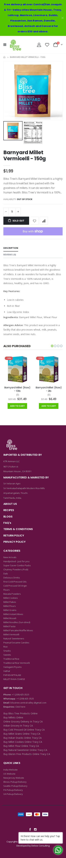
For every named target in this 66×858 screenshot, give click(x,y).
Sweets (7, 654)
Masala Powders (12, 593)
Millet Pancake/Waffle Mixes (18, 630)
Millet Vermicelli (11, 634)
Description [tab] (10, 247)
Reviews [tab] (9, 254)
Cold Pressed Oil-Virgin (15, 585)
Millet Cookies (10, 597)
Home (4, 57)
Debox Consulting (40, 845)
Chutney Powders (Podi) (15, 569)
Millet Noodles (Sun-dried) (16, 622)
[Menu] (4, 44)
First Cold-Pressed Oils (15, 581)
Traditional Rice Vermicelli (16, 662)
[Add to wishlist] (34, 221)
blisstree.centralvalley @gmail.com (28, 702)
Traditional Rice (11, 658)
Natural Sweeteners (13, 638)
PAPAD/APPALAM (12, 675)
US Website (9, 773)
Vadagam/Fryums (12, 666)
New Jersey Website (13, 777)
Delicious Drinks (11, 577)
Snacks (7, 650)
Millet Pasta (9, 626)
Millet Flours (9, 606)
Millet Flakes (9, 601)
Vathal (6, 671)
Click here (20, 706)
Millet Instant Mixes (13, 614)
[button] (52, 346)
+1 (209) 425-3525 (20, 694)
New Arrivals (9, 557)
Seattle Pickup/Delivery (15, 785)
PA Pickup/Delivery (13, 789)
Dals (5, 573)
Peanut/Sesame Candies (16, 642)
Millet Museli (9, 618)
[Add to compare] (44, 221)
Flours (6, 589)
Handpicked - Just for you (16, 561)
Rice (5, 646)
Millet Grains (9, 610)
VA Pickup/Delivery (13, 794)
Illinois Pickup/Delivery (15, 781)
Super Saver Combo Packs (17, 565)
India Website (10, 769)
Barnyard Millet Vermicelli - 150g (24, 155)
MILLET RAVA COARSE (14, 679)
